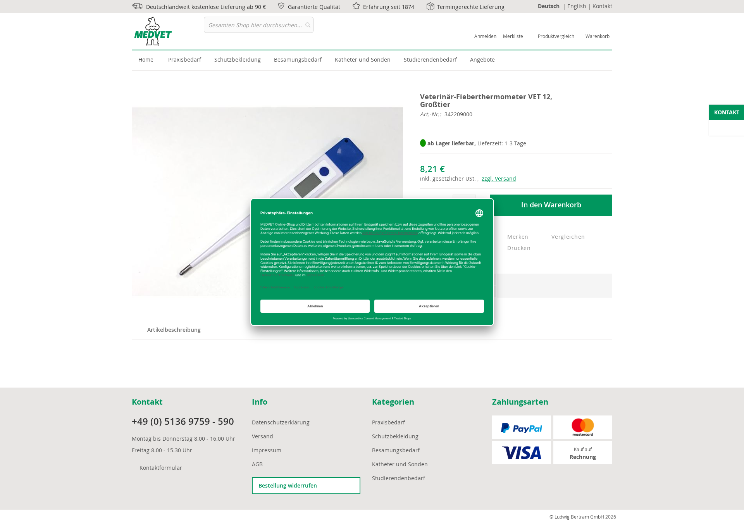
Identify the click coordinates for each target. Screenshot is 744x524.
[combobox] (258, 25)
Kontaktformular (161, 467)
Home (145, 59)
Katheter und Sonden (400, 464)
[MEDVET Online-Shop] (168, 31)
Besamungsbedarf (396, 450)
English (576, 6)
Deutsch (549, 6)
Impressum (266, 450)
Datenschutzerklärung (281, 422)
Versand (262, 436)
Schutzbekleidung (395, 436)
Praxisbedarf (388, 422)
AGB (257, 464)
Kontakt (602, 6)
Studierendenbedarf (398, 478)
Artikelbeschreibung (174, 329)
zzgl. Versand (499, 178)
